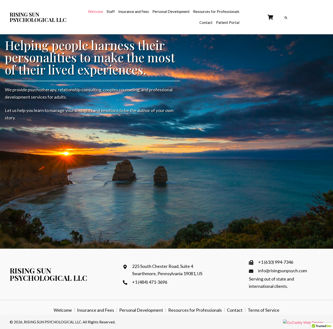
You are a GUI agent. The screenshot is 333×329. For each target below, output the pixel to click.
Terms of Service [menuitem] (263, 310)
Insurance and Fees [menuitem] (95, 310)
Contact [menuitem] (235, 310)
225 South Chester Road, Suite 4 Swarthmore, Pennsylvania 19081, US (167, 269)
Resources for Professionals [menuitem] (195, 310)
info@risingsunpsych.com (282, 270)
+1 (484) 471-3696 (149, 282)
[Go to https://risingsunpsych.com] (38, 17)
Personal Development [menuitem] (141, 310)
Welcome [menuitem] (63, 310)
